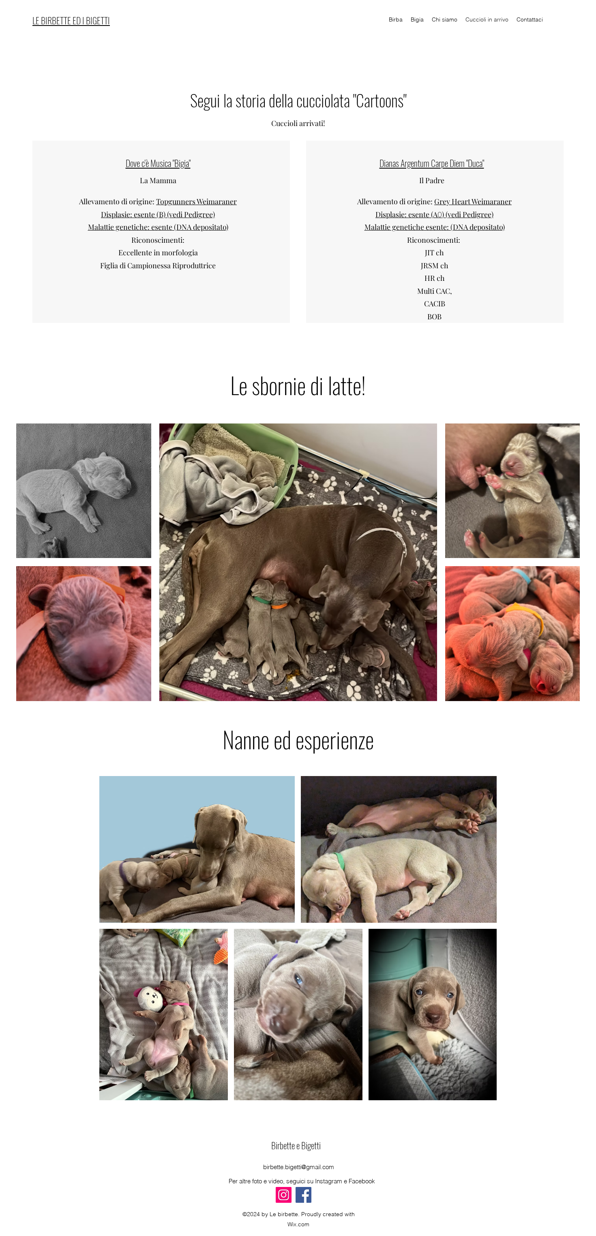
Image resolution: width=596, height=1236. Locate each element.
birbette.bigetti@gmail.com (298, 1167)
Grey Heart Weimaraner (473, 201)
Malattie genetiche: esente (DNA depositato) (158, 227)
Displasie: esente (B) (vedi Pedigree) (158, 214)
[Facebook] (303, 1195)
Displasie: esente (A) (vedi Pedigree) (434, 214)
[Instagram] (284, 1195)
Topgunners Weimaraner (196, 201)
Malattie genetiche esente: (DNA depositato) (434, 227)
